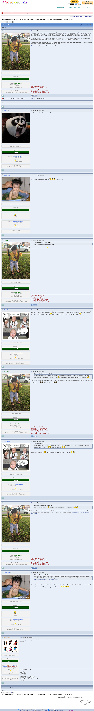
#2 (31, 110)
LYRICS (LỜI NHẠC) (16, 19)
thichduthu (7, 637)
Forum (69, 16)
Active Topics (75, 16)
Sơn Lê (6, 110)
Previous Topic (6, 27)
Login (27, 12)
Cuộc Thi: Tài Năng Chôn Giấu (54, 19)
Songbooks (77, 7)
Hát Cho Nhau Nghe (40, 19)
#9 (31, 572)
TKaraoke (50, 707)
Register (32, 12)
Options (81, 25)
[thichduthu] (10, 651)
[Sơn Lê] (16, 143)
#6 (31, 371)
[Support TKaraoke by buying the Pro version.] (88, 4)
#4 (31, 240)
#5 (31, 309)
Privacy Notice (55, 707)
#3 (31, 175)
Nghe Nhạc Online (28, 19)
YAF (41, 707)
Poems (91, 7)
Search (59, 7)
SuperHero (7, 175)
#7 (31, 441)
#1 (31, 30)
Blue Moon (7, 310)
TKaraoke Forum (5, 19)
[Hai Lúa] (16, 69)
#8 (31, 503)
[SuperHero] (16, 200)
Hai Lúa (6, 31)
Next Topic (88, 27)
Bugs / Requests (67, 7)
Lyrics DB (85, 7)
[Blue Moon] (16, 339)
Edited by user (34, 46)
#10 (21, 637)
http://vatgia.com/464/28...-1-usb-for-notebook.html (46, 579)
